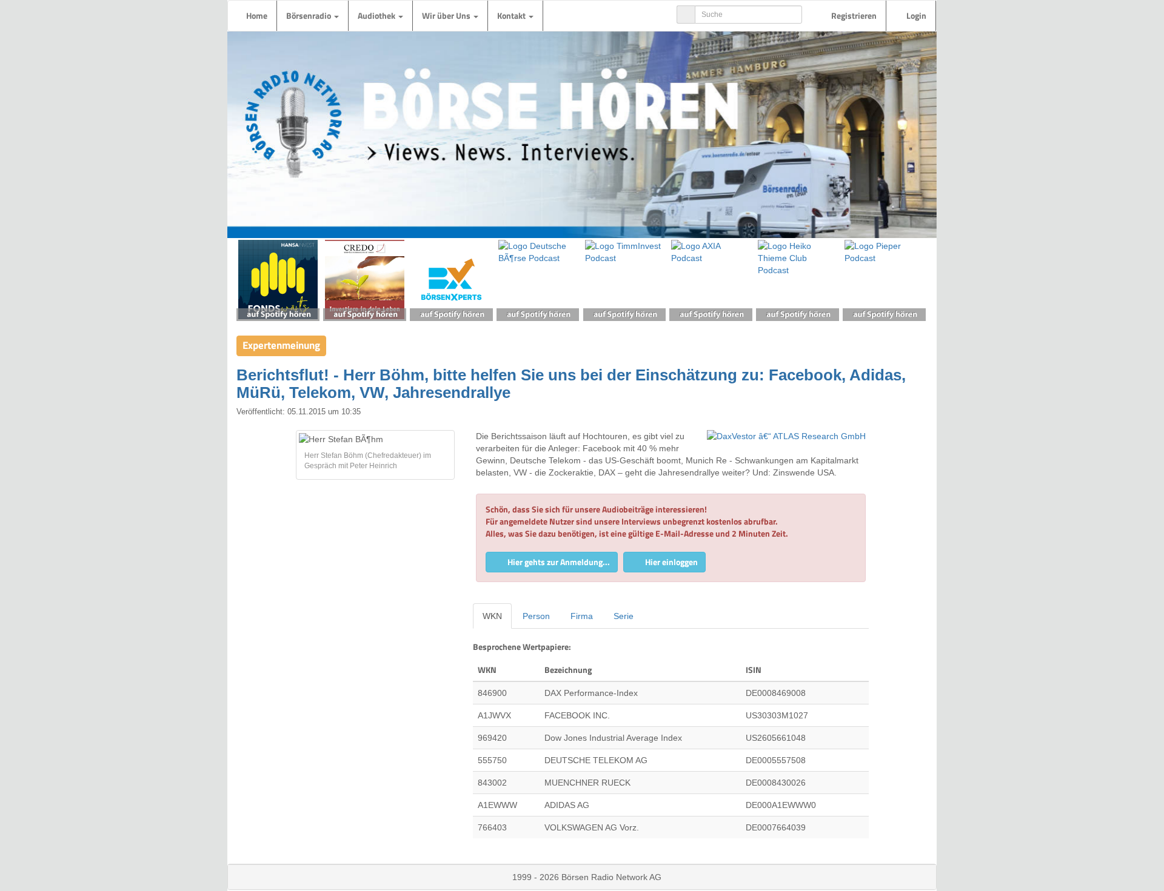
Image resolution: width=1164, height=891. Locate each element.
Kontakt (512, 15)
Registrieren (853, 15)
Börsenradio (309, 15)
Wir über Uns (447, 15)
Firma (581, 616)
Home (256, 15)
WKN (492, 616)
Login (915, 15)
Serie (624, 616)
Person (536, 616)
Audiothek (377, 15)
